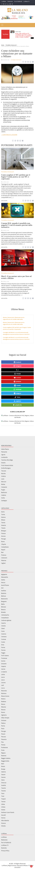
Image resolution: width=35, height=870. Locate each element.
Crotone (3, 639)
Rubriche (4, 848)
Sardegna (4, 500)
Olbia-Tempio (5, 718)
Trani (2, 796)
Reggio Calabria (5, 758)
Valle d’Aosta (5, 449)
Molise (3, 484)
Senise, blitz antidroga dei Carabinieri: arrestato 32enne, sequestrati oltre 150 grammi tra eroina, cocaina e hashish (23, 35)
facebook (18, 362)
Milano (3, 520)
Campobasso (5, 547)
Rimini (3, 766)
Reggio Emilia (5, 761)
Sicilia (3, 498)
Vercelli (3, 815)
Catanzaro (4, 558)
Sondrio (3, 785)
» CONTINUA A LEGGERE (9, 135)
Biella (3, 604)
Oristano (3, 720)
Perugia (3, 539)
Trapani (3, 799)
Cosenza (3, 634)
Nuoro (3, 712)
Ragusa (3, 753)
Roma (3, 541)
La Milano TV (26, 1)
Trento (3, 523)
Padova (3, 723)
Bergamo (4, 601)
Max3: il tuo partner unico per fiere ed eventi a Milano (16, 277)
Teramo (3, 791)
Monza (3, 704)
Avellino (3, 591)
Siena (2, 780)
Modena (3, 701)
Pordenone (4, 747)
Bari (2, 552)
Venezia (3, 525)
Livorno (3, 682)
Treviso (3, 801)
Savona (3, 777)
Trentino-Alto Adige (7, 460)
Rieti (2, 764)
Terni (2, 793)
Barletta (3, 593)
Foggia (3, 653)
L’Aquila (3, 544)
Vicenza (3, 823)
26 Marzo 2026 (5, 281)
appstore (18, 401)
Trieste (3, 528)
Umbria (3, 476)
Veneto (3, 463)
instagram (18, 366)
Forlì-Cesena (5, 655)
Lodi (2, 685)
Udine (3, 804)
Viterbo (3, 826)
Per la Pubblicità (18, 1)
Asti (2, 588)
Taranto (3, 788)
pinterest (18, 381)
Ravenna (3, 755)
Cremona (3, 637)
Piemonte (4, 452)
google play (18, 405)
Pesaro (3, 734)
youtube (18, 377)
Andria (3, 580)
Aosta (2, 512)
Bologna (3, 531)
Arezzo (3, 582)
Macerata (4, 691)
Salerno (3, 772)
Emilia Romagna (5, 468)
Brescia (3, 609)
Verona (3, 818)
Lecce (3, 677)
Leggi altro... (4, 298)
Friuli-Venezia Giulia (7, 465)
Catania (3, 626)
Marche (3, 473)
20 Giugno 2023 (5, 59)
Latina (3, 674)
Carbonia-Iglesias (6, 620)
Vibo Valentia (5, 820)
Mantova (3, 693)
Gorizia (3, 661)
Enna (2, 645)
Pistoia (3, 745)
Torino (3, 514)
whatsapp (18, 389)
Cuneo (3, 642)
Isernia (3, 669)
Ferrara (3, 650)
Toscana (3, 471)
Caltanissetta (5, 615)
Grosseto (3, 664)
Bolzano (3, 607)
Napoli (3, 550)
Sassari (3, 774)
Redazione (10, 1)
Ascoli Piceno (5, 585)
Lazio (2, 479)
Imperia (3, 666)
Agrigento (4, 574)
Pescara (3, 737)
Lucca (3, 688)
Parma (3, 726)
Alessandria (4, 577)
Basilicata (4, 492)
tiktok (18, 397)
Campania (4, 487)
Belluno (3, 596)
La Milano (4, 1)
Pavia (2, 728)
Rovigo (3, 769)
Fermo (3, 647)
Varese (3, 810)
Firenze (3, 533)
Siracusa (3, 783)
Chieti (3, 628)
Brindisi (3, 612)
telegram (18, 393)
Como (3, 631)
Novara (3, 710)
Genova (3, 517)
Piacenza (3, 739)
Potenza (3, 555)
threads (18, 373)
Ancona (3, 536)
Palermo (3, 560)
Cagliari (3, 563)
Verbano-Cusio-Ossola (7, 812)
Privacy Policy (5, 851)
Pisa (2, 742)
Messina (3, 707)
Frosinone (4, 658)
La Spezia (4, 672)
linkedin (18, 385)
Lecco (3, 680)
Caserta (3, 623)
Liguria (3, 454)
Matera (3, 699)
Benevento (4, 599)
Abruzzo (3, 482)
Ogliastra (4, 715)
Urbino (3, 807)
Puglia (3, 490)
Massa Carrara (5, 696)
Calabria (3, 495)
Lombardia (4, 457)
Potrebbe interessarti (16, 59)
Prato (2, 750)
